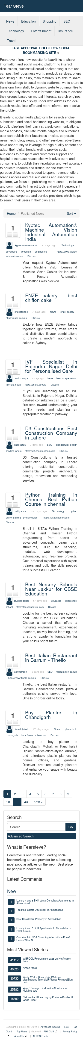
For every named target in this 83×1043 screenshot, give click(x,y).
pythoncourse (30, 517)
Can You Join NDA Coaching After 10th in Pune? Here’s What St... (43, 938)
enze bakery (67, 311)
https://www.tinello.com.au (22, 678)
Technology (15, 31)
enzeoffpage (21, 311)
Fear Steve (13, 6)
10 (8, 801)
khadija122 (20, 444)
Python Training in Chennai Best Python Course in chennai (51, 499)
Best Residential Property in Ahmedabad (38, 919)
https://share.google (35, 384)
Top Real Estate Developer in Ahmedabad (39, 909)
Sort (70, 213)
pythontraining (13, 517)
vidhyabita (20, 511)
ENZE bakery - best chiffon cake (51, 297)
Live (66, 1026)
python (73, 511)
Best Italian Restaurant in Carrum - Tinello (51, 657)
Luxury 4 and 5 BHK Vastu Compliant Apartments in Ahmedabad (45, 902)
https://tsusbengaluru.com (30, 607)
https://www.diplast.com (33, 735)
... (17, 801)
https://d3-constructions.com (40, 451)
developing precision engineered (26, 251)
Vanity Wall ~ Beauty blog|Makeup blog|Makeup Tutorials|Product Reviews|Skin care (48, 979)
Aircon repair (30, 967)
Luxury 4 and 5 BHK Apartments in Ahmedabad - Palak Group (43, 929)
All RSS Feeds (40, 1036)
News (10, 21)
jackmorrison (20, 671)
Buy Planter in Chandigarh (51, 714)
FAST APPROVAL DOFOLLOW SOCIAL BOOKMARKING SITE (41, 50)
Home (11, 213)
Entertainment (41, 31)
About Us (19, 1036)
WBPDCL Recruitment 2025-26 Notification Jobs (47, 960)
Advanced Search (21, 836)
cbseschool (71, 600)
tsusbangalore (21, 600)
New (11, 891)
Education (28, 21)
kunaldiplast (21, 729)
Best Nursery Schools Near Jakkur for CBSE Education (51, 589)
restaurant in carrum (66, 671)
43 (26, 801)
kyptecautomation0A (26, 245)
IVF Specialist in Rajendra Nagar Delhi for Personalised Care (51, 366)
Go (70, 827)
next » (38, 801)
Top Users (22, 1031)
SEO (66, 21)
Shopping (49, 21)
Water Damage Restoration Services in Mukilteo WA (45, 989)
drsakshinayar (21, 378)
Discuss (31, 256)
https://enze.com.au (16, 318)
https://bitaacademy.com (56, 517)
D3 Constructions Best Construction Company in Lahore (51, 433)
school (9, 607)
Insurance (65, 31)
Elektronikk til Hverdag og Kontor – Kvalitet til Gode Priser (48, 998)
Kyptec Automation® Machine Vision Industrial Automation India (51, 231)
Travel (11, 40)
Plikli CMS (49, 1031)
